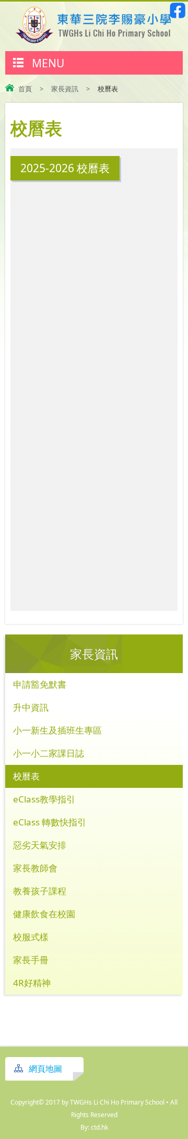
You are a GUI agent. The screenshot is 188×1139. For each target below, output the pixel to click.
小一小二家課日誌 (48, 753)
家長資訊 (64, 88)
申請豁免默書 (39, 684)
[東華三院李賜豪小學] (94, 40)
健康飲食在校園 (44, 914)
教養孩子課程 (39, 891)
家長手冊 (31, 960)
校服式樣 (31, 937)
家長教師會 (35, 868)
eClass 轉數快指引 (49, 822)
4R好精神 (32, 983)
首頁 (25, 88)
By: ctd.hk (94, 1127)
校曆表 (26, 776)
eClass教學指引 (44, 799)
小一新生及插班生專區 (57, 730)
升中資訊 (31, 707)
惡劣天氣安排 (39, 845)
